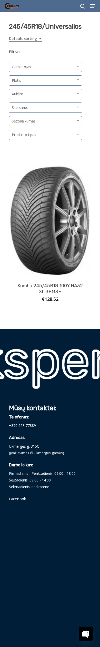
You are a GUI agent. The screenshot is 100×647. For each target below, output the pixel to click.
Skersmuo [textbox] (20, 107)
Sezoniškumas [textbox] (24, 121)
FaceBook (17, 498)
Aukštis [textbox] (18, 93)
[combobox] (25, 39)
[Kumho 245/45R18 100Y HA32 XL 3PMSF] (50, 220)
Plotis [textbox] (16, 80)
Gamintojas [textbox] (21, 66)
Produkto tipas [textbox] (24, 134)
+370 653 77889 (22, 425)
